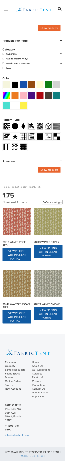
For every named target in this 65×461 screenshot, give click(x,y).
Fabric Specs (12, 373)
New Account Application (40, 394)
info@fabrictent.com (17, 435)
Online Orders (13, 381)
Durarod (9, 377)
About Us (37, 366)
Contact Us (38, 388)
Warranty (10, 366)
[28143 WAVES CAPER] (48, 221)
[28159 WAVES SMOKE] (48, 283)
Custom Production (38, 383)
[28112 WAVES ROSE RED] (16, 221)
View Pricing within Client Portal (17, 254)
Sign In (9, 385)
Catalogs (37, 373)
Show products (49, 28)
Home (5, 186)
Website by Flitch (32, 456)
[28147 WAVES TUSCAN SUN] (16, 283)
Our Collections (41, 369)
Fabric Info (38, 377)
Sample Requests (15, 369)
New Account (13, 388)
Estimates (10, 362)
